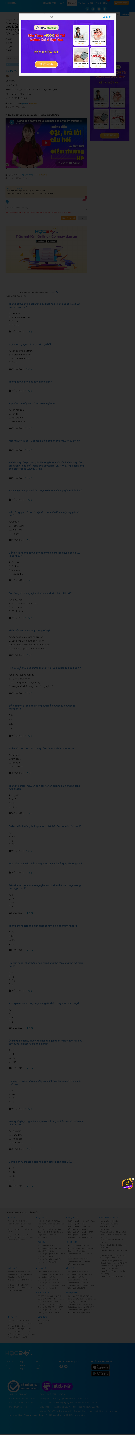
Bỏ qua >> (107, 16)
